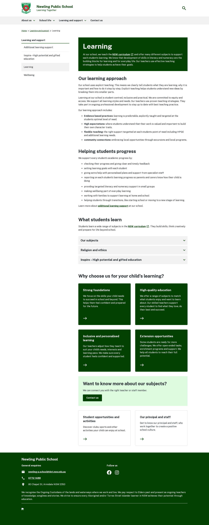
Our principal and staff (155, 417)
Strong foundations (96, 290)
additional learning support (113, 206)
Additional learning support (38, 47)
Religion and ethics (133, 250)
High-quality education (155, 290)
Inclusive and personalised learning (101, 338)
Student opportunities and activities (101, 419)
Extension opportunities (156, 336)
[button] (28, 20)
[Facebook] (109, 474)
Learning (28, 67)
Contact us (92, 397)
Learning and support (39, 31)
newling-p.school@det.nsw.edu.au (47, 471)
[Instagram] (117, 474)
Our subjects (133, 240)
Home (24, 31)
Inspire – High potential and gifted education (133, 260)
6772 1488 (34, 478)
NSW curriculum (123, 54)
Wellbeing (29, 75)
